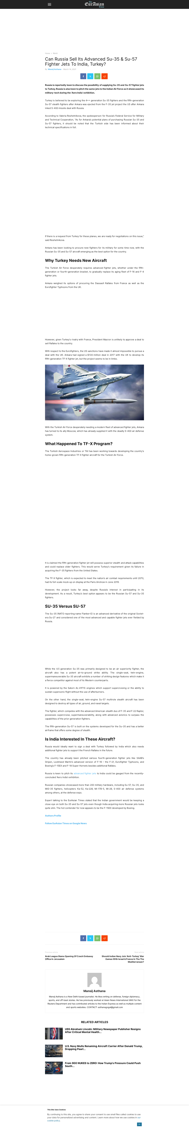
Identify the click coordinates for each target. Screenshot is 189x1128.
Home (47, 53)
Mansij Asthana (54, 69)
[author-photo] (94, 987)
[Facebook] (83, 76)
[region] (94, 31)
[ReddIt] (104, 76)
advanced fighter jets (85, 773)
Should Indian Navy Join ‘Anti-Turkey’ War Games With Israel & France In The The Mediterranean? (123, 959)
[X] (90, 76)
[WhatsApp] (97, 76)
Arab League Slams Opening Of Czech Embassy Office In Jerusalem (69, 957)
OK (139, 1124)
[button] (49, 4)
